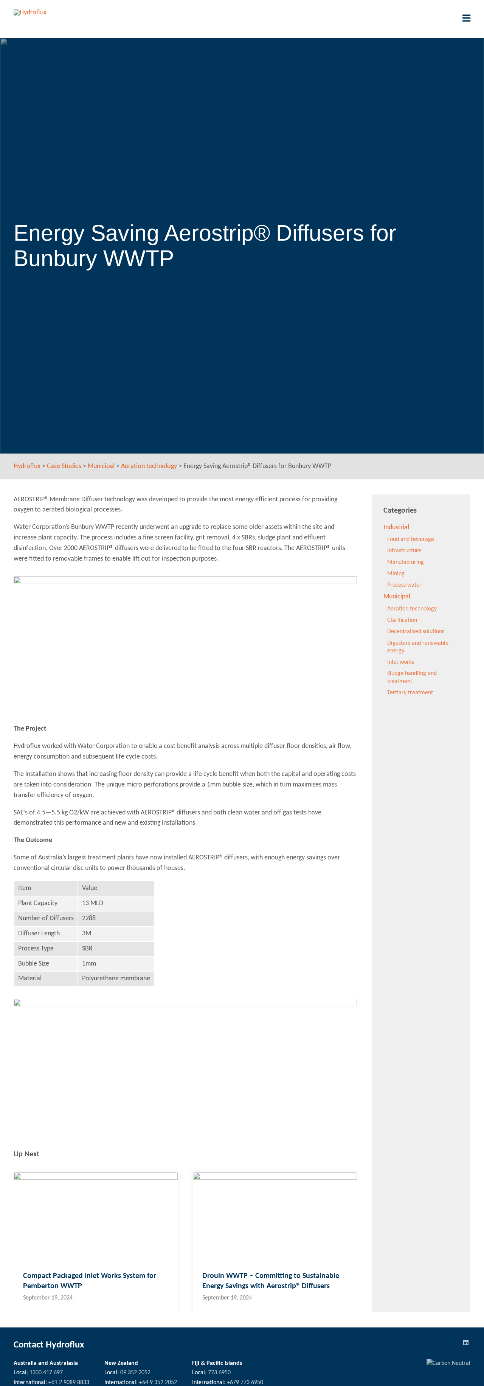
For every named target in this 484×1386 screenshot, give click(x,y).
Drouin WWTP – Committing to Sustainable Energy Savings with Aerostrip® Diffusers (270, 1281)
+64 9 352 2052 (158, 1383)
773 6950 (219, 1373)
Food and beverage (410, 539)
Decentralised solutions (415, 632)
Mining (396, 574)
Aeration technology (412, 609)
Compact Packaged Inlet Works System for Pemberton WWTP (89, 1281)
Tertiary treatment (410, 693)
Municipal (396, 596)
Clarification (402, 620)
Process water (404, 585)
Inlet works (400, 662)
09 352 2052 (135, 1373)
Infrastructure (404, 551)
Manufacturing (405, 562)
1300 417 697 (46, 1373)
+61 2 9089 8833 (68, 1383)
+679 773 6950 (245, 1383)
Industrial (396, 527)
